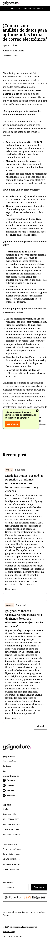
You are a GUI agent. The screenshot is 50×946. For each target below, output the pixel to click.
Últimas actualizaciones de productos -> (25, 8)
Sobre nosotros (9, 761)
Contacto (7, 766)
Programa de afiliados (12, 849)
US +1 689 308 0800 (11, 819)
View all (40, 726)
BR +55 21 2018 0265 (11, 824)
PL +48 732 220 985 (11, 869)
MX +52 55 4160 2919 (12, 859)
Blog (4, 771)
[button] (44, 3)
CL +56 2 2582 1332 (11, 829)
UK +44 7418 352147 (11, 864)
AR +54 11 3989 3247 (11, 834)
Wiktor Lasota (17, 50)
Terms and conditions (12, 936)
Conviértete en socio (12, 854)
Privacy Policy (9, 932)
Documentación (9, 814)
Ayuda (5, 809)
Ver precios (12, 424)
